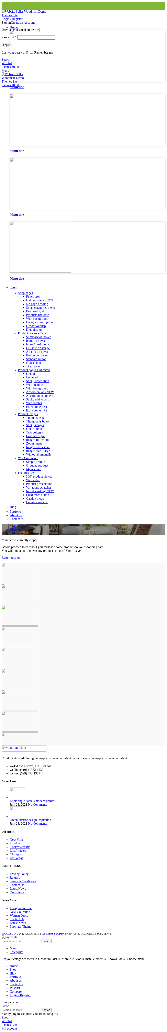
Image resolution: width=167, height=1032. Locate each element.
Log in (6, 44)
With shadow (34, 384)
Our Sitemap (18, 892)
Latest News (18, 888)
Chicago (15, 854)
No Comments (37, 804)
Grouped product (37, 465)
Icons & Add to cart (38, 344)
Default (31, 373)
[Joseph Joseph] (20, 667)
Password (9, 37)
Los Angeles (18, 850)
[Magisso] (20, 603)
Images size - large (38, 450)
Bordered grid (35, 311)
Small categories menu (40, 307)
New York (16, 839)
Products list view (37, 315)
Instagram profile (21, 908)
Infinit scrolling (40, 491)
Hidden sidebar (39, 300)
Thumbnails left (36, 417)
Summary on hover (38, 337)
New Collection (20, 912)
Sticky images (35, 425)
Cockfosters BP (20, 847)
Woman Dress (19, 915)
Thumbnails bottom (38, 421)
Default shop (34, 329)
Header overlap (36, 326)
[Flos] (20, 709)
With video (33, 480)
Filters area (33, 296)
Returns (15, 877)
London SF (17, 843)
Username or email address (20, 29)
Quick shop (33, 362)
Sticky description (37, 381)
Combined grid (35, 436)
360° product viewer (39, 476)
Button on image (36, 355)
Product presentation (39, 484)
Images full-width (37, 439)
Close (5, 1006)
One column (34, 428)
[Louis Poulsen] (20, 624)
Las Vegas (16, 858)
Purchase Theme (20, 926)
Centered (32, 377)
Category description (39, 322)
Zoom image (34, 443)
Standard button (36, 359)
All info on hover (37, 351)
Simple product (36, 461)
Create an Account (23, 22)
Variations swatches (38, 487)
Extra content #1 (36, 406)
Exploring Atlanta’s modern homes (32, 801)
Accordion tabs (40, 392)
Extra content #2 (36, 410)
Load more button (37, 495)
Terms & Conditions (23, 881)
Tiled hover (33, 366)
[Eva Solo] (20, 730)
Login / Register (20, 995)
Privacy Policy (19, 874)
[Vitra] (20, 582)
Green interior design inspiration (30, 820)
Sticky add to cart (37, 399)
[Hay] (20, 688)
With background (37, 318)
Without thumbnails (38, 454)
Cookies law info (37, 502)
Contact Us (17, 885)
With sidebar (34, 403)
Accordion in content (39, 395)
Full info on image (38, 348)
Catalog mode (35, 498)
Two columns (35, 432)
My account (33, 469)
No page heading (37, 304)
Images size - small (38, 447)
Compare (16, 991)
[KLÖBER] (20, 645)
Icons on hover (35, 340)
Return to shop (11, 557)
